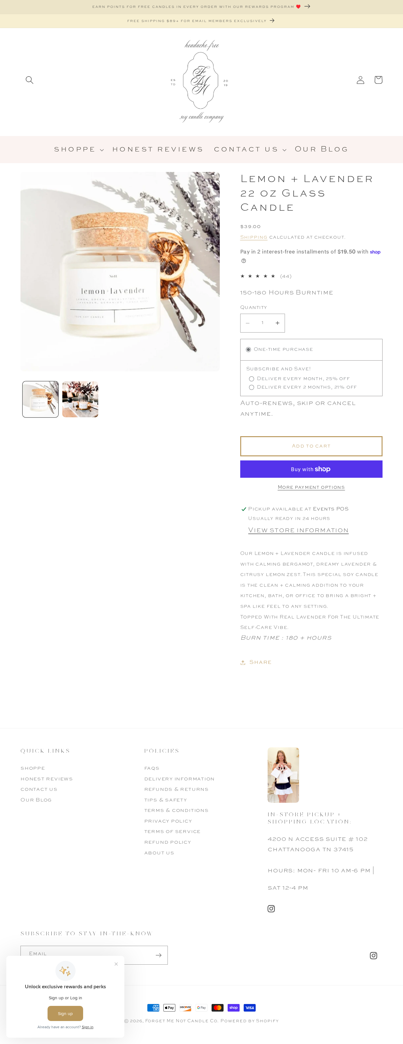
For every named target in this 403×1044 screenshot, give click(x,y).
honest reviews (46, 779)
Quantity (253, 307)
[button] (29, 80)
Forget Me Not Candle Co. (182, 1021)
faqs (152, 768)
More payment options (311, 487)
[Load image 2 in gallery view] (80, 399)
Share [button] (260, 662)
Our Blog (36, 800)
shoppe (32, 768)
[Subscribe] (158, 955)
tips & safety (165, 800)
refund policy (167, 842)
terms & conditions (176, 810)
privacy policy (168, 821)
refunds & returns (176, 789)
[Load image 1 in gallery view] (41, 399)
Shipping (254, 237)
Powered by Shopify (249, 1021)
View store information (298, 530)
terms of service (172, 831)
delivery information (179, 779)
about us (159, 853)
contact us (39, 789)
